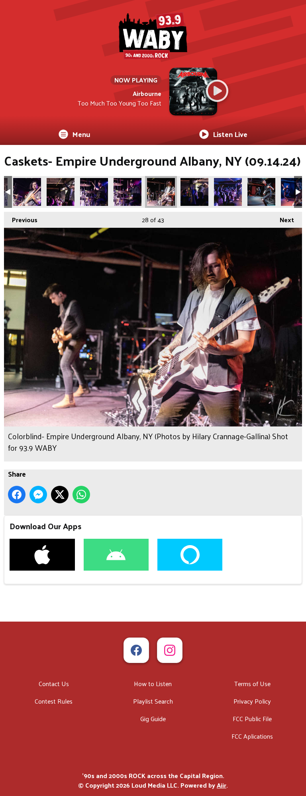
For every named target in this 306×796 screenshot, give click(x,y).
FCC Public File (252, 718)
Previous (20, 219)
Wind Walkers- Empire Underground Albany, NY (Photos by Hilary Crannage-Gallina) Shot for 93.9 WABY (228, 192)
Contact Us (54, 683)
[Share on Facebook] (17, 494)
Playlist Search (153, 701)
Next (283, 219)
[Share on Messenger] (38, 494)
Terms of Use (252, 683)
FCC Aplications (252, 736)
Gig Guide (153, 718)
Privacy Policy (252, 701)
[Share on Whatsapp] (81, 494)
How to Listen (153, 683)
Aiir (221, 785)
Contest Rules (54, 701)
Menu (81, 134)
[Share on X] (60, 494)
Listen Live (230, 134)
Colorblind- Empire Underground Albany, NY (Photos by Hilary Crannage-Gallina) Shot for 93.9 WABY (27, 192)
